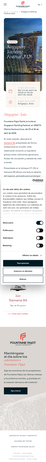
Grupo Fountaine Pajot (23, 447)
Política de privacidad (17, 459)
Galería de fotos (23, 441)
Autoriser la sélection (23, 271)
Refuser (23, 279)
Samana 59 (9, 143)
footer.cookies (32, 459)
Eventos (14, 11)
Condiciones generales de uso (23, 456)
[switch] (39, 230)
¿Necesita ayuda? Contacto (23, 435)
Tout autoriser (23, 263)
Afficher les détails (30, 255)
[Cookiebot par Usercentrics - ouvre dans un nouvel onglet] (32, 180)
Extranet (17, 453)
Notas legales (27, 453)
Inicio (6, 11)
